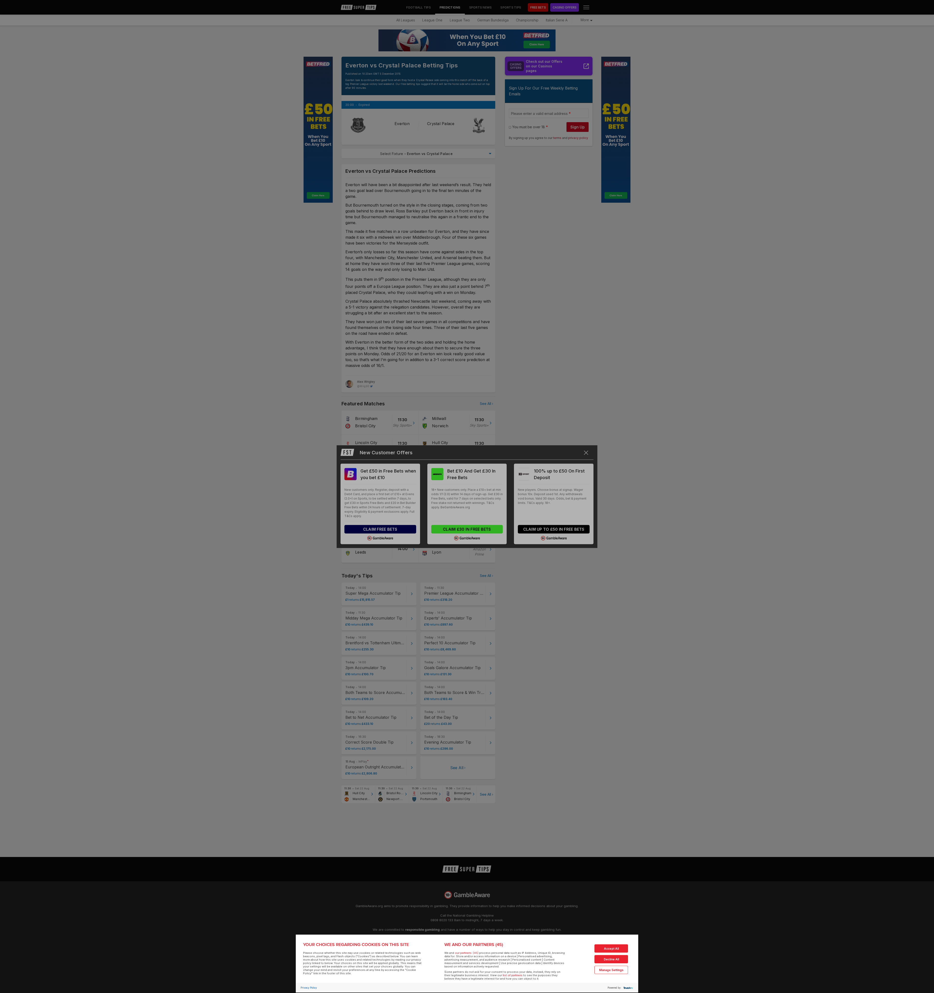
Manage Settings (611, 970)
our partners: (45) (466, 953)
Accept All (611, 948)
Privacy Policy (309, 987)
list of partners (512, 975)
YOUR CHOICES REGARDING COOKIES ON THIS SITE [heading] (356, 944)
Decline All (611, 959)
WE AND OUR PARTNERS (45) (473, 944)
